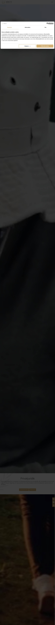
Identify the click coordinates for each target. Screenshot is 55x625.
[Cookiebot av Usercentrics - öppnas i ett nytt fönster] (47, 24)
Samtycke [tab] (9, 27)
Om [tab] (45, 27)
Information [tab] (27, 27)
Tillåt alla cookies (45, 46)
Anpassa (26, 46)
